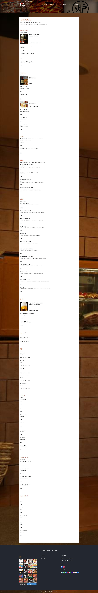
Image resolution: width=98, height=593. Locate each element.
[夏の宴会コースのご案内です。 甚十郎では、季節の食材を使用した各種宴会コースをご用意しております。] (21, 566)
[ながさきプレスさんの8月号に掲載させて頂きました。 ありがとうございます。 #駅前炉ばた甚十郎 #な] (26, 561)
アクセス (69, 4)
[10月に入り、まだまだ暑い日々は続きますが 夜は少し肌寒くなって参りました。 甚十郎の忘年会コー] (30, 580)
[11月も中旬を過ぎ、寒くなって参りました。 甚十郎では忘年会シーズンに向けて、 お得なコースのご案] (35, 576)
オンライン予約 (42, 4)
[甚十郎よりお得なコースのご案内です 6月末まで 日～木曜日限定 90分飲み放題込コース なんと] (30, 566)
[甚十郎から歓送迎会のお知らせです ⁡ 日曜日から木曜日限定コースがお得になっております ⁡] (30, 571)
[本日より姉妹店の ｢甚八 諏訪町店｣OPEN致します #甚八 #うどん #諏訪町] (21, 571)
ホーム (36, 4)
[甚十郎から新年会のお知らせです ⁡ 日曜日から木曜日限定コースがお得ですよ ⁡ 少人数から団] (21, 576)
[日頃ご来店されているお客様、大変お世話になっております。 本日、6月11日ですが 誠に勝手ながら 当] (26, 566)
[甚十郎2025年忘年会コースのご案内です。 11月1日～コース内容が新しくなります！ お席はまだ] (26, 580)
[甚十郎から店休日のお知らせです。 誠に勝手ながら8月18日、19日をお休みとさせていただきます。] (21, 561)
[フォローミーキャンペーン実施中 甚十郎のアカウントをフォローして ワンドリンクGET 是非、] (35, 566)
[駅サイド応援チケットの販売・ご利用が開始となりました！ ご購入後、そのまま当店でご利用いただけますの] (35, 561)
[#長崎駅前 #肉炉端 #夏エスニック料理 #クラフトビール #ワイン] (30, 561)
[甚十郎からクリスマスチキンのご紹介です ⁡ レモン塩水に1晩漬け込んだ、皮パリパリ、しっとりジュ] (30, 576)
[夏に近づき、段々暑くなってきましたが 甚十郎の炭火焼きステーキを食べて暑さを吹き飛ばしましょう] (26, 571)
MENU (56, 4)
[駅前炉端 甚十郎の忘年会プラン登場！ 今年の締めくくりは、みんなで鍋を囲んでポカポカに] (21, 580)
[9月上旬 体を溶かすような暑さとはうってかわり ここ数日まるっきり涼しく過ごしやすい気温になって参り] (35, 580)
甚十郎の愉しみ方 (50, 4)
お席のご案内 (63, 4)
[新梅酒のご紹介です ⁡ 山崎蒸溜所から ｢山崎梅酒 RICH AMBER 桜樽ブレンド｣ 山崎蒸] (35, 571)
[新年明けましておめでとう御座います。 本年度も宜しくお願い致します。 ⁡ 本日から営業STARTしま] (26, 576)
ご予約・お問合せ (75, 4)
